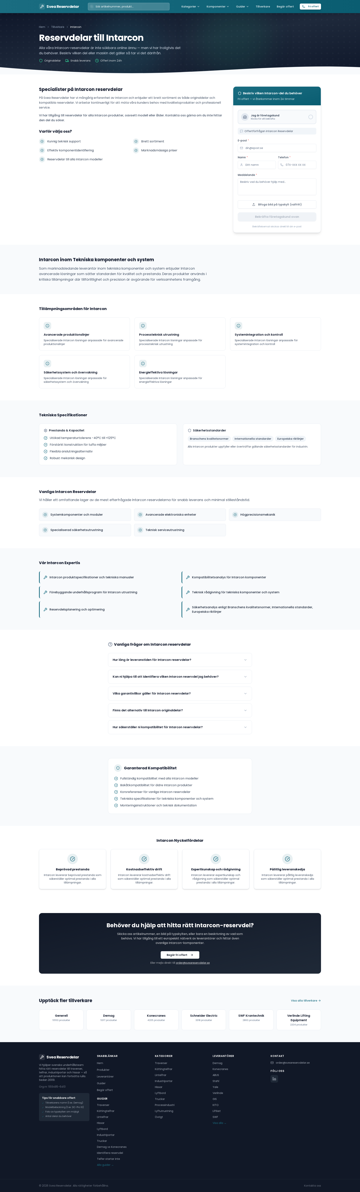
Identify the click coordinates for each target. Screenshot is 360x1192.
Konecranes (220, 1069)
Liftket (217, 1111)
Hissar (100, 1123)
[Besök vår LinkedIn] (274, 1079)
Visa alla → (219, 1123)
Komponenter (216, 6)
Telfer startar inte (108, 1159)
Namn (243, 157)
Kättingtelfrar (105, 1111)
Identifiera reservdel (110, 1153)
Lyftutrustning (164, 1111)
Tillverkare (263, 6)
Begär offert (285, 6)
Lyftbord (102, 1129)
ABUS (216, 1075)
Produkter (103, 1070)
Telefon (284, 157)
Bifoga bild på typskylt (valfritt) (280, 204)
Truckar (102, 1141)
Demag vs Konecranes (112, 1147)
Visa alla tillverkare (304, 1000)
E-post (243, 140)
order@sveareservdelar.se (193, 963)
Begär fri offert (177, 955)
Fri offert (313, 6)
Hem (42, 27)
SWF (215, 1117)
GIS (215, 1099)
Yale (215, 1087)
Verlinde (218, 1093)
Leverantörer (105, 1076)
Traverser (103, 1105)
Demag (217, 1063)
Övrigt (159, 1117)
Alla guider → (105, 1165)
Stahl (216, 1081)
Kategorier (189, 6)
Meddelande (247, 175)
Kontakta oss (312, 1186)
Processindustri (165, 1105)
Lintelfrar (102, 1117)
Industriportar (106, 1135)
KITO (216, 1105)
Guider (240, 6)
